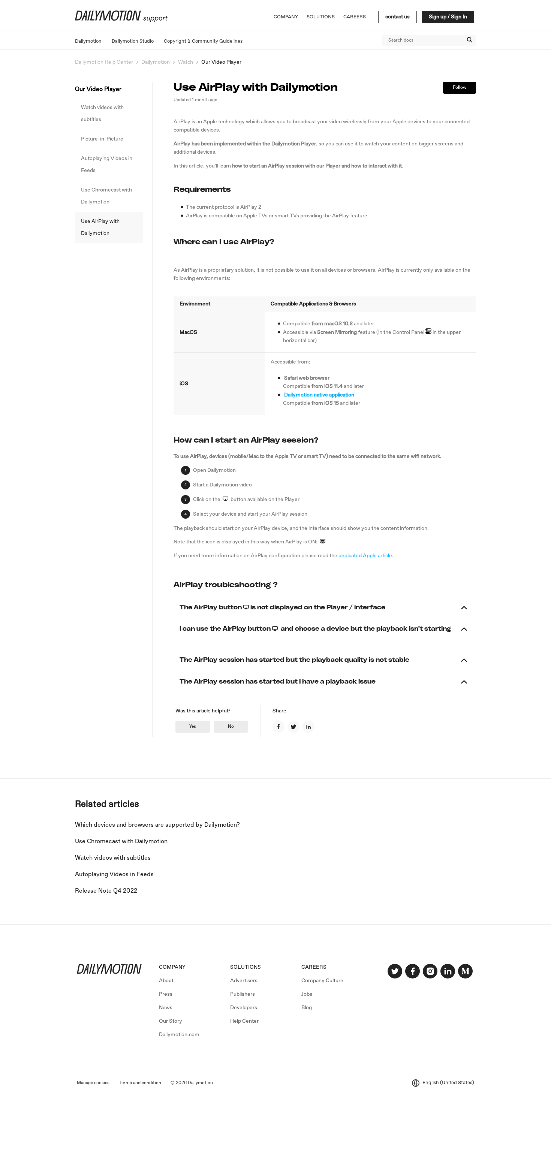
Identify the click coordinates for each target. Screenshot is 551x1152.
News (165, 1007)
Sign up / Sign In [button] (448, 16)
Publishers (242, 994)
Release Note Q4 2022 (106, 891)
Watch (185, 62)
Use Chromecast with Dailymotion (106, 196)
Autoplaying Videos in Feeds (106, 164)
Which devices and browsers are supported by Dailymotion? (157, 825)
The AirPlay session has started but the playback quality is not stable (298, 660)
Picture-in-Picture (102, 139)
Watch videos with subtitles (102, 113)
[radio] (192, 727)
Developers (243, 1007)
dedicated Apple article (365, 555)
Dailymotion (88, 41)
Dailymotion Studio (133, 41)
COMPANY (172, 967)
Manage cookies (93, 1083)
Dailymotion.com (179, 1034)
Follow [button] (459, 88)
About (166, 980)
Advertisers (244, 980)
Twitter (293, 727)
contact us (397, 16)
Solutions (321, 17)
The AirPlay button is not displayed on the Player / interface (286, 607)
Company (286, 17)
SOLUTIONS (245, 967)
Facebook (278, 727)
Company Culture (322, 980)
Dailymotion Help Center (104, 62)
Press (165, 994)
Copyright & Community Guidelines (203, 41)
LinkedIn (308, 727)
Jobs (306, 994)
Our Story (170, 1021)
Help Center (244, 1021)
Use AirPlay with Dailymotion (100, 227)
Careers (354, 17)
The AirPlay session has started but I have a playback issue (281, 682)
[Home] (120, 20)
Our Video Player (221, 62)
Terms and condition (140, 1083)
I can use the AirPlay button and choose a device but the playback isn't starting (315, 633)
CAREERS (313, 967)
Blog (306, 1007)
